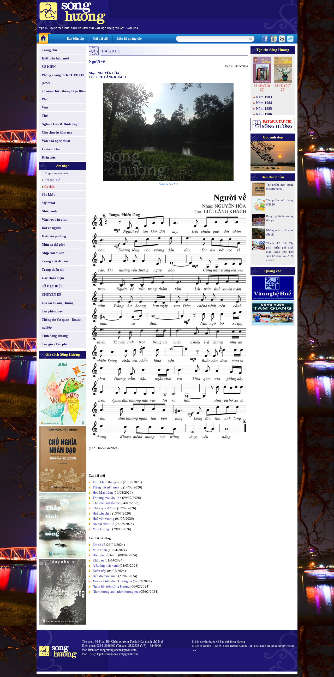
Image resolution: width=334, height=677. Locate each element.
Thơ (45, 116)
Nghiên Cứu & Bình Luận (60, 124)
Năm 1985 (264, 109)
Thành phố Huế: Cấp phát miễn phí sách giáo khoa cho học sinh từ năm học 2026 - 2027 (280, 252)
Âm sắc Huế (52, 180)
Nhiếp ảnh (49, 211)
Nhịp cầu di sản (53, 253)
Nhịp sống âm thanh (56, 173)
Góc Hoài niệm (53, 278)
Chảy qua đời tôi (104, 508)
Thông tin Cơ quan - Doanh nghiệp (61, 323)
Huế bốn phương (54, 236)
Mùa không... (102, 529)
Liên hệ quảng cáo (129, 38)
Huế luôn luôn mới (55, 58)
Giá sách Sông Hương (58, 303)
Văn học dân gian (54, 219)
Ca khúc (49, 187)
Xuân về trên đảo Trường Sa (112, 581)
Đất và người (51, 228)
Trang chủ (49, 50)
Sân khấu (48, 194)
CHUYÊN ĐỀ (52, 295)
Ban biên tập (75, 38)
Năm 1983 (264, 97)
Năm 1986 (264, 114)
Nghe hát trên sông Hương (111, 586)
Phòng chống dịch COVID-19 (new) (63, 79)
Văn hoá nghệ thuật (56, 141)
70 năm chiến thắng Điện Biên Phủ (64, 95)
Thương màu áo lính (107, 498)
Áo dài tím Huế (103, 524)
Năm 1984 (264, 103)
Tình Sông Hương (55, 336)
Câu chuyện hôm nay (57, 132)
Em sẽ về (99, 545)
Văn (45, 107)
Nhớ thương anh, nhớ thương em (116, 592)
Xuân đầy (99, 571)
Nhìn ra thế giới (53, 244)
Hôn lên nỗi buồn (105, 555)
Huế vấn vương (103, 519)
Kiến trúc (49, 157)
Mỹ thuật (48, 203)
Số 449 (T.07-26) (283, 88)
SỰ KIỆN (49, 67)
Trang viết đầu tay (55, 261)
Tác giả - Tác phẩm (56, 344)
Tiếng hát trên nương (107, 487)
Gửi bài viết (100, 38)
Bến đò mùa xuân (105, 576)
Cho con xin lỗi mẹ (106, 503)
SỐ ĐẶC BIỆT (52, 286)
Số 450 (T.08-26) (262, 88)
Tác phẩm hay (52, 311)
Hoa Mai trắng (103, 492)
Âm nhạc (62, 166)
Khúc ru (98, 560)
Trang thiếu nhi (53, 269)
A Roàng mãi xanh (106, 565)
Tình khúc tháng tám (107, 482)
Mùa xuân (100, 550)
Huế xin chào (102, 513)
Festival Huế (51, 149)
